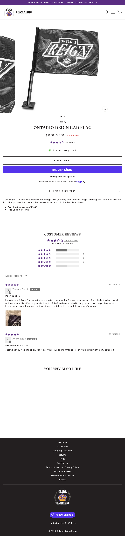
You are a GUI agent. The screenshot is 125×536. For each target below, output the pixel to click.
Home (62, 121)
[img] (12, 285)
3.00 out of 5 (71, 240)
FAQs (62, 459)
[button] (57, 142)
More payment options (62, 176)
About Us (62, 442)
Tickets (62, 479)
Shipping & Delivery (62, 191)
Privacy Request (62, 471)
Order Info (62, 446)
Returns (62, 454)
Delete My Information (62, 475)
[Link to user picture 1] (13, 318)
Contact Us (62, 463)
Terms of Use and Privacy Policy (62, 467)
